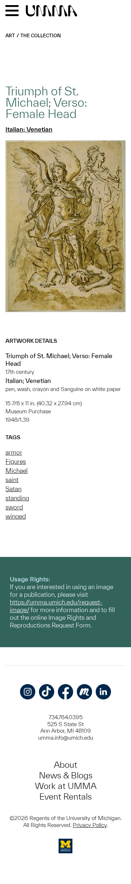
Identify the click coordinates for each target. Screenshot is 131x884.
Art (10, 35)
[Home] (51, 11)
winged (15, 516)
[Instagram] (27, 691)
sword (14, 507)
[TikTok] (46, 691)
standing (17, 497)
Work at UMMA (65, 786)
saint (12, 479)
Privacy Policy (90, 825)
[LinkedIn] (103, 691)
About (65, 765)
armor (13, 452)
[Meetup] (84, 691)
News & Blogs (65, 775)
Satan (13, 488)
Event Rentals (65, 796)
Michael (16, 470)
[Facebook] (65, 691)
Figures (15, 461)
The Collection (40, 35)
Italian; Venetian (28, 129)
